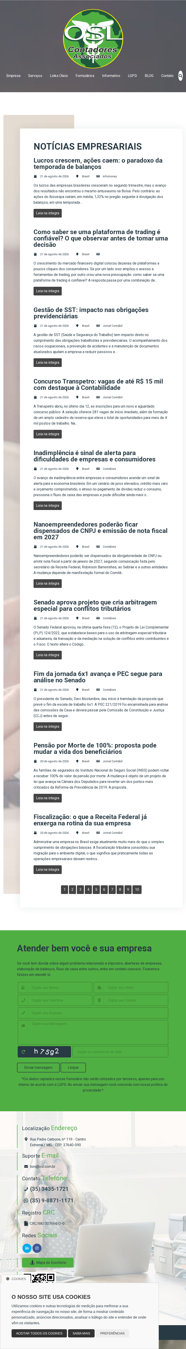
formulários (85, 76)
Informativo (111, 76)
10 (137, 889)
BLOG (149, 76)
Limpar (73, 1067)
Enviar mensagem (38, 1067)
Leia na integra (47, 213)
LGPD (132, 76)
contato (167, 76)
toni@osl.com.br (42, 1166)
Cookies (19, 1279)
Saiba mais (81, 1333)
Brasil (85, 176)
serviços (35, 76)
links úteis (59, 76)
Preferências (112, 1333)
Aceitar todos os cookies (39, 1333)
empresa (13, 76)
